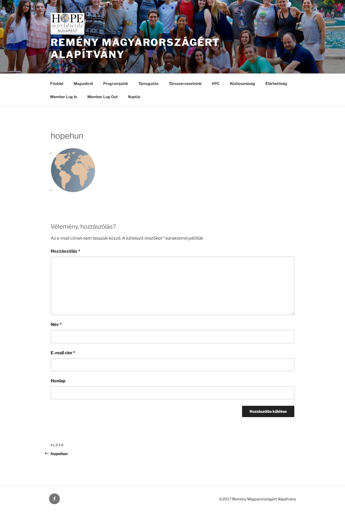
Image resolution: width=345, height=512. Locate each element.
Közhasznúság (242, 83)
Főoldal (56, 83)
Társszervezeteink (185, 83)
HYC (216, 83)
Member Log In (63, 96)
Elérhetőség (276, 83)
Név (56, 324)
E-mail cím (63, 352)
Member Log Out (102, 96)
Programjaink (115, 83)
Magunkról (83, 83)
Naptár (134, 96)
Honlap (58, 380)
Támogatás (148, 83)
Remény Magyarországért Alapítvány (264, 499)
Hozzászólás (65, 251)
